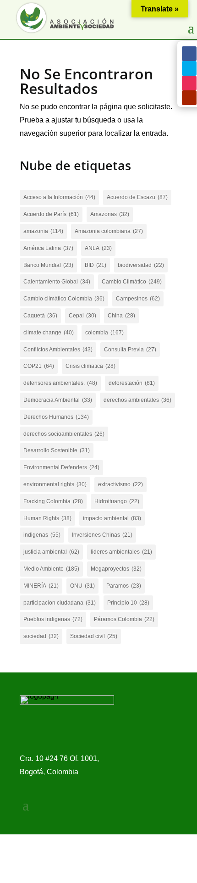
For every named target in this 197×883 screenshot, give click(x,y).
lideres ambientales (121, 552)
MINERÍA (41, 586)
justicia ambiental (51, 552)
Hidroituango (116, 501)
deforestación (132, 383)
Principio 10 (128, 603)
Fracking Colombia (53, 501)
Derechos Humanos (56, 417)
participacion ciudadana (59, 603)
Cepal (82, 315)
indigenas (41, 535)
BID (95, 265)
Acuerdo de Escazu (137, 197)
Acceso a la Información (59, 197)
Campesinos (138, 298)
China (121, 315)
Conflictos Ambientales (58, 349)
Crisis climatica (90, 366)
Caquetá (40, 315)
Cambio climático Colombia (63, 298)
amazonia (43, 231)
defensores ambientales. (60, 383)
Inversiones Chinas (102, 535)
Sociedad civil (93, 636)
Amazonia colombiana (109, 231)
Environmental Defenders (61, 467)
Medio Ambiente (51, 569)
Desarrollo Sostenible (56, 450)
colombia (104, 332)
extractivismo (120, 484)
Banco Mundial (48, 265)
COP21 (38, 366)
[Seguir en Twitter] (189, 68)
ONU (82, 586)
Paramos (123, 586)
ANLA (98, 248)
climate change (48, 332)
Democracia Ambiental (57, 400)
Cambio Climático (132, 281)
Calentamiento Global (56, 281)
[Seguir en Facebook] (189, 53)
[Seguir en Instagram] (189, 83)
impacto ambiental (112, 518)
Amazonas (109, 214)
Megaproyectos (116, 569)
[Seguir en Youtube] (189, 97)
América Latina (48, 248)
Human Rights (47, 518)
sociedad (41, 636)
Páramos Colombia (124, 619)
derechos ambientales (137, 400)
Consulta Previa (130, 349)
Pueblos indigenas (52, 619)
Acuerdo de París (51, 214)
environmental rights (55, 484)
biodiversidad (141, 265)
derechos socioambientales (63, 434)
